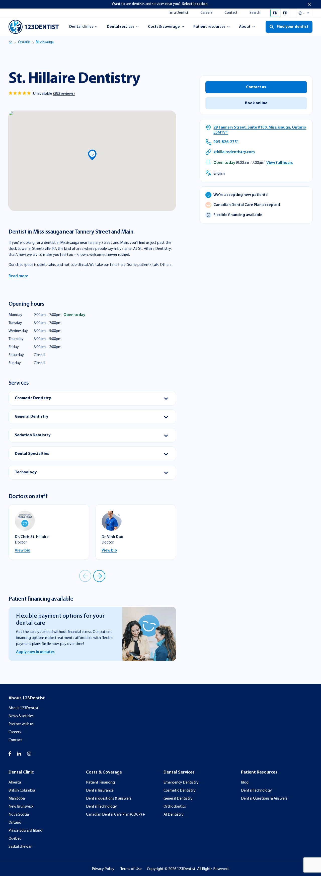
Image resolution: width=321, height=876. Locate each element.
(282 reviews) (64, 94)
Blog (245, 783)
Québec (15, 839)
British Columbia (22, 791)
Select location (195, 4)
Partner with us (21, 724)
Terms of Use (131, 869)
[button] (92, 155)
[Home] (11, 42)
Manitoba (17, 799)
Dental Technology (101, 807)
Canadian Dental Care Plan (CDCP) (114, 815)
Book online (256, 103)
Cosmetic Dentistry (180, 791)
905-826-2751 (226, 142)
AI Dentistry (174, 815)
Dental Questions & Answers (264, 799)
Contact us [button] (256, 87)
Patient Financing (100, 783)
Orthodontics (175, 807)
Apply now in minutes (35, 652)
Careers (206, 13)
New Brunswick (21, 807)
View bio (22, 551)
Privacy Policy (103, 869)
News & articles (21, 716)
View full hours (279, 163)
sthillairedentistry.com (234, 152)
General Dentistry (178, 799)
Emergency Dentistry (181, 783)
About (249, 28)
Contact (230, 13)
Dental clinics (81, 28)
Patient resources (209, 28)
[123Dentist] (34, 27)
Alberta (15, 783)
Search (255, 13)
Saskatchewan (20, 847)
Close (309, 4)
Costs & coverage (164, 28)
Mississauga (45, 42)
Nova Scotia (19, 815)
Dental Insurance (100, 791)
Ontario (24, 42)
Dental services (120, 28)
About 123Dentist (24, 708)
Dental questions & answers (108, 799)
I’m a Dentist (178, 13)
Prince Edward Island (25, 831)
